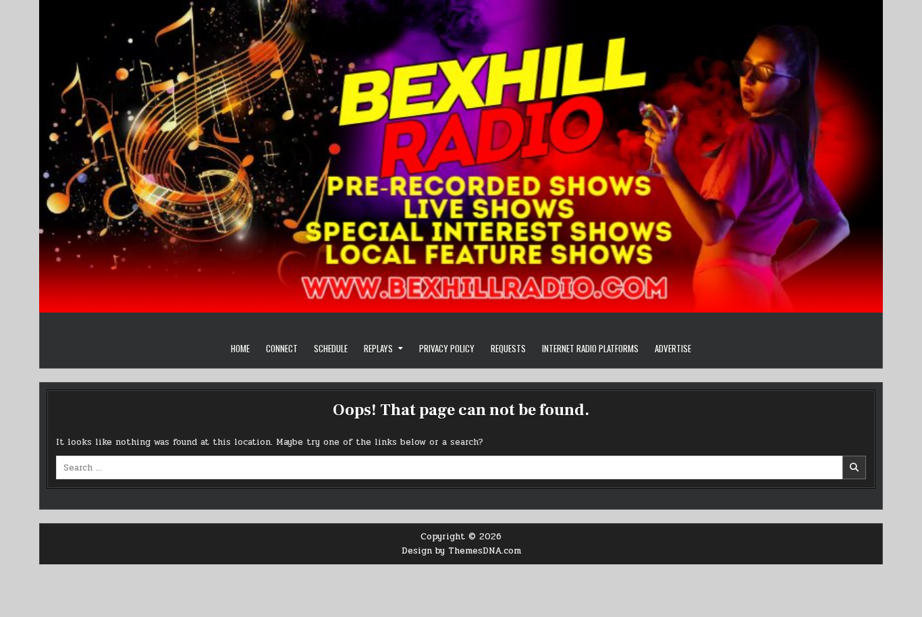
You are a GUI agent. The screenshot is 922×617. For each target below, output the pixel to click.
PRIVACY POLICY (446, 348)
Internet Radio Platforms (590, 348)
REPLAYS (378, 348)
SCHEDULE (331, 348)
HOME (240, 348)
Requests (508, 348)
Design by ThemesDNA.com (461, 551)
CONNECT (282, 348)
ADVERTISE (673, 348)
